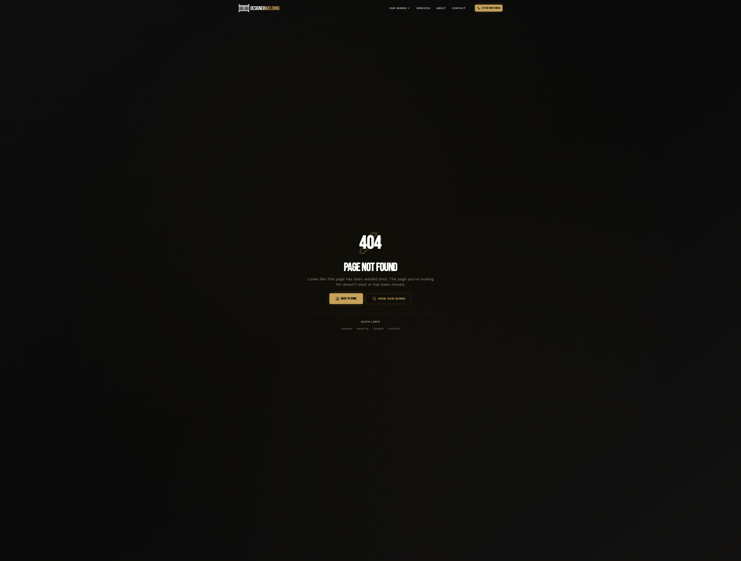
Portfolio (394, 328)
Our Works (397, 8)
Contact (378, 328)
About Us (363, 328)
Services (346, 328)
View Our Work (391, 298)
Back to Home (349, 298)
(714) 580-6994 (491, 8)
